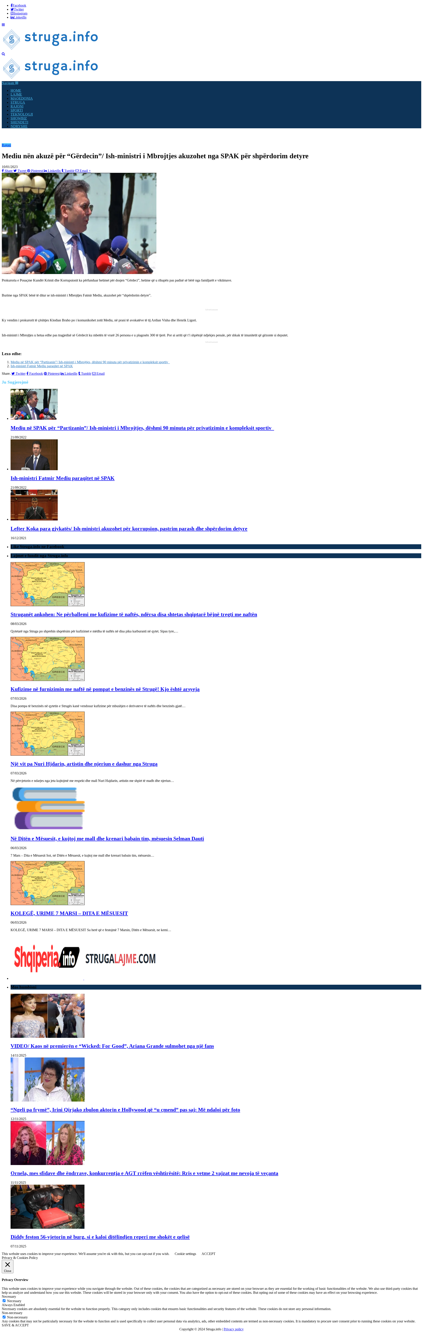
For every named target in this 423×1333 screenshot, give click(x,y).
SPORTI (17, 110)
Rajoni (6, 145)
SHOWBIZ (19, 118)
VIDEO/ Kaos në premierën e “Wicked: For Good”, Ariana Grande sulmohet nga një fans (112, 1046)
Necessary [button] (9, 1296)
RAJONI (17, 106)
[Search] (3, 54)
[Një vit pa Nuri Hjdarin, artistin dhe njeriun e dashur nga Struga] (48, 754)
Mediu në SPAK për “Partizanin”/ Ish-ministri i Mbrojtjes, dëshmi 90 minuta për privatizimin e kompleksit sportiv (90, 362)
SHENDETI (19, 122)
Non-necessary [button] (12, 1313)
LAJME (16, 94)
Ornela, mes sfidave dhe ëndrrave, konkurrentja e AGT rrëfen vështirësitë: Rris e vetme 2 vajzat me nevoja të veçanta (144, 1173)
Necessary (14, 1301)
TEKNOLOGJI (22, 114)
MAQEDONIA (22, 98)
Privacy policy (234, 1329)
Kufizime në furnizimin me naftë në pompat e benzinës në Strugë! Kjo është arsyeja (105, 689)
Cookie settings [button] (185, 1254)
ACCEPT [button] (208, 1254)
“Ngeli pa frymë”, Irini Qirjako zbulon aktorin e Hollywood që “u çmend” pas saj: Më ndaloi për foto (125, 1110)
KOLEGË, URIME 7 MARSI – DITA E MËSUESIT (69, 913)
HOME (16, 90)
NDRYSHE (19, 126)
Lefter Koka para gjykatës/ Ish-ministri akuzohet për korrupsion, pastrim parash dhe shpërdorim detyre (129, 528)
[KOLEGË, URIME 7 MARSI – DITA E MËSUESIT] (48, 904)
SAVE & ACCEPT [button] (15, 1325)
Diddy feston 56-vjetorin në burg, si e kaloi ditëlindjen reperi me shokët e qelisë (100, 1237)
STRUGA (18, 102)
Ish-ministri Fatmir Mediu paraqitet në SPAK (42, 366)
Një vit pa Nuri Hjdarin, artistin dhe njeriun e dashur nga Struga (84, 764)
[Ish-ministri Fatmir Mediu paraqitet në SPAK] (34, 469)
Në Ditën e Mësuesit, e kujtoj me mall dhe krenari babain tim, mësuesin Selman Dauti (107, 838)
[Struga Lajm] (51, 50)
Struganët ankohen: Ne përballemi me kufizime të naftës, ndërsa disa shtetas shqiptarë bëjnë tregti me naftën (134, 614)
